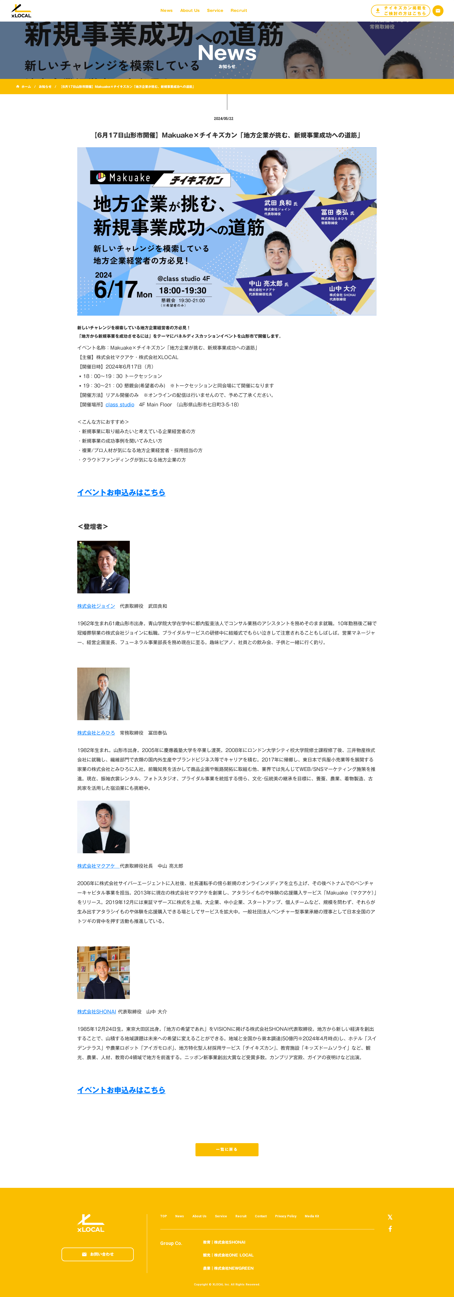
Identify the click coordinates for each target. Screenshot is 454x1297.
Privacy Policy (285, 1216)
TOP (163, 1216)
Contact (261, 1216)
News (179, 1216)
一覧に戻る (227, 1149)
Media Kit (312, 1216)
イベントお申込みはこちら (121, 492)
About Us (199, 1216)
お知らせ (45, 86)
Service (221, 1216)
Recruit (240, 1216)
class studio (120, 404)
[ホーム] (24, 10)
